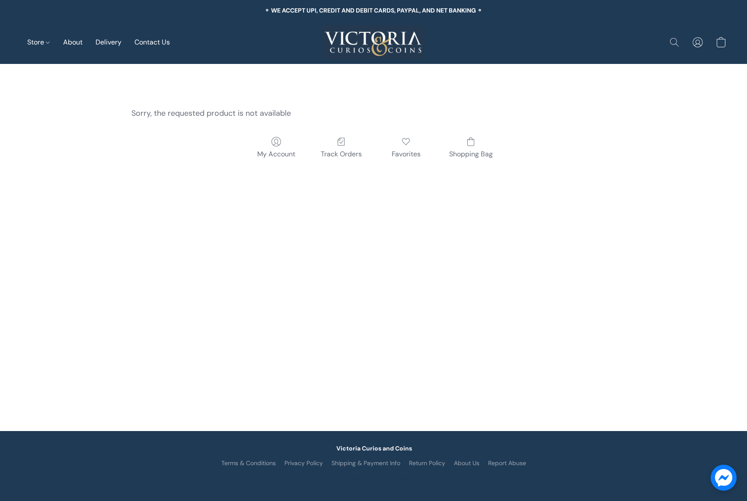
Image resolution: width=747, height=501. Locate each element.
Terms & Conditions (248, 463)
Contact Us (152, 42)
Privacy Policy (303, 463)
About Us (466, 463)
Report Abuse (507, 463)
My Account (276, 154)
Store (36, 42)
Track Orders (341, 154)
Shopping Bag (471, 154)
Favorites (406, 154)
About (73, 42)
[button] (373, 42)
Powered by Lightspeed (374, 478)
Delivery (108, 42)
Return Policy (427, 463)
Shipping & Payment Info (366, 463)
